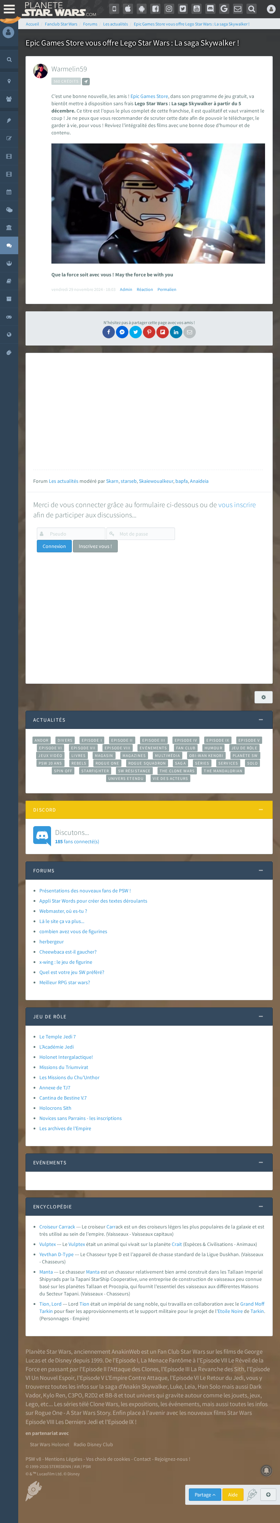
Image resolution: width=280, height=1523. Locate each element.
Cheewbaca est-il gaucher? (68, 951)
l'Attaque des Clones (133, 1369)
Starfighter (95, 770)
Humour (213, 747)
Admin (126, 289)
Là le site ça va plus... (61, 921)
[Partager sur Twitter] (135, 332)
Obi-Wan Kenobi (206, 755)
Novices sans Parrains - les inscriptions (80, 1118)
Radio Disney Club (93, 1444)
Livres (78, 755)
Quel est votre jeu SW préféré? (71, 972)
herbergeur (51, 941)
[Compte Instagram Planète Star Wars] (169, 8)
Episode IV (186, 740)
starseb (129, 481)
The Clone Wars (177, 770)
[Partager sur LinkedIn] (176, 332)
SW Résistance (134, 770)
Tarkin (46, 1311)
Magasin (104, 755)
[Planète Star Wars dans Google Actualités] (224, 8)
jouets (239, 1395)
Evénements (153, 747)
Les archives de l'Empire (65, 1128)
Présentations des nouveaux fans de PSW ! (85, 890)
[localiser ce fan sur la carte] (86, 81)
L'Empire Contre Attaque (136, 1378)
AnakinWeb (126, 1352)
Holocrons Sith (55, 1108)
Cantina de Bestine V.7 (63, 1097)
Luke (176, 1386)
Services (228, 763)
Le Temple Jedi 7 (57, 1036)
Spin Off (63, 770)
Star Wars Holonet (49, 1444)
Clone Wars (104, 1404)
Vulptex (47, 1244)
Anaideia (199, 481)
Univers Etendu (126, 778)
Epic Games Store (149, 96)
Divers (65, 740)
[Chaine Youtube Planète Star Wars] (196, 8)
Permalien (167, 289)
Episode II (122, 740)
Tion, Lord (50, 1304)
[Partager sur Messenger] (122, 332)
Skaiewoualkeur (156, 481)
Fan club (185, 747)
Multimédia (167, 755)
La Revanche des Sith (217, 1369)
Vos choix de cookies (108, 1459)
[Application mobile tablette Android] (142, 8)
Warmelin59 (69, 68)
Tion (84, 1304)
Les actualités (63, 481)
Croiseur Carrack (57, 1226)
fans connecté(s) (77, 836)
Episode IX (217, 740)
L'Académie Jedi (56, 1046)
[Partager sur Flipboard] (162, 332)
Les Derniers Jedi (76, 1422)
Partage (203, 1494)
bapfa (181, 481)
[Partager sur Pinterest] (149, 332)
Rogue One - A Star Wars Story (72, 1413)
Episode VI (50, 747)
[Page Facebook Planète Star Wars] (155, 8)
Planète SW (245, 755)
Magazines (134, 755)
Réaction (145, 289)
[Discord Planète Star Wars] (210, 8)
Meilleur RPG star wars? (64, 982)
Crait (177, 1244)
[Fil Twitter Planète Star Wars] (183, 8)
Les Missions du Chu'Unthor (69, 1077)
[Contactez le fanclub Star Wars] (238, 8)
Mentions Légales (63, 1459)
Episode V (249, 740)
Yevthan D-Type (56, 1254)
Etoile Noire (230, 1311)
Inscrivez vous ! (95, 546)
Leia (189, 1386)
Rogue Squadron (147, 763)
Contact (142, 1459)
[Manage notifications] (266, 1470)
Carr (111, 1226)
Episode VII (83, 747)
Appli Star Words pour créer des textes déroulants (93, 900)
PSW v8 (33, 1459)
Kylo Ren (54, 1395)
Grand (247, 1304)
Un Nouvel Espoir (52, 1378)
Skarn (112, 481)
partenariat (45, 1433)
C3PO (75, 1395)
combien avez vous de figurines (73, 931)
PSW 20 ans (50, 763)
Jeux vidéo (50, 755)
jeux (255, 1395)
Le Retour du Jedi (222, 1378)
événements (183, 1404)
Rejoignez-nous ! (172, 1459)
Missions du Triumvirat (63, 1067)
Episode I (92, 740)
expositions (143, 1404)
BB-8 (111, 1395)
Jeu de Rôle (244, 747)
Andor (41, 740)
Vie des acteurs (170, 778)
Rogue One (107, 763)
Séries (202, 763)
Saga (180, 763)
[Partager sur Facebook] (108, 332)
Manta (46, 1271)
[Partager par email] (189, 332)
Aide (233, 1494)
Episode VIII (118, 747)
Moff (259, 1304)
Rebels (79, 763)
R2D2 (91, 1395)
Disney (63, 1360)
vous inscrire (237, 504)
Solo (252, 763)
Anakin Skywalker (145, 1386)
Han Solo (209, 1386)
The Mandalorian (223, 770)
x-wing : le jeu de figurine (65, 962)
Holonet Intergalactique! (66, 1057)
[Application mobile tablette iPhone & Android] (114, 8)
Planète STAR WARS (58, 9)
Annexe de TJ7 (54, 1087)
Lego (32, 1404)
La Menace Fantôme (166, 1360)
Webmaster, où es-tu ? (63, 911)
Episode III (154, 740)
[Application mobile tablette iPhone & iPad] (128, 8)
